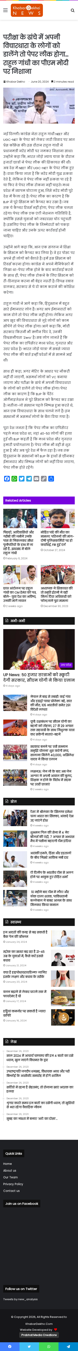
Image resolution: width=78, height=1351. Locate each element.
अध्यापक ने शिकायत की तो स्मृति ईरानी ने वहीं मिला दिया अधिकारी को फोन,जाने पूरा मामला (57, 594)
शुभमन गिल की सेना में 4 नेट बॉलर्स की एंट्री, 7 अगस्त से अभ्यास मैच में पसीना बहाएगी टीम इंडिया (52, 836)
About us (9, 1171)
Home (7, 1164)
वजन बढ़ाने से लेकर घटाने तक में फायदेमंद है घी (24, 994)
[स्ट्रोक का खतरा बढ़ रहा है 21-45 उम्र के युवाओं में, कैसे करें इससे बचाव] (63, 958)
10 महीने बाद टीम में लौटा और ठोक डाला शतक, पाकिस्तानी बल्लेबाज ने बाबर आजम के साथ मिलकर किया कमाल (51, 898)
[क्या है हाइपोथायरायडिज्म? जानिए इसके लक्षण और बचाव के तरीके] (63, 978)
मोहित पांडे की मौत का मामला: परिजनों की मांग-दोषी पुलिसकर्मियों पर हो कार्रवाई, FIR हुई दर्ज (57, 538)
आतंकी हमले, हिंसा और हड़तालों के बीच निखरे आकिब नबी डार (50, 855)
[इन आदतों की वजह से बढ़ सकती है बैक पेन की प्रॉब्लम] (63, 938)
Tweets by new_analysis (20, 1299)
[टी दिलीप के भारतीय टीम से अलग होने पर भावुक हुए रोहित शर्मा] (15, 879)
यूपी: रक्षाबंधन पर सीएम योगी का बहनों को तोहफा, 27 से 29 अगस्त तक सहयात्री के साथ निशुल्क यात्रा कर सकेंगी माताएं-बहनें (52, 728)
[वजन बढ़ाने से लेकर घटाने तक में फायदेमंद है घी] (63, 998)
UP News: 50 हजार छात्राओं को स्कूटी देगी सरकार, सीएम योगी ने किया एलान (39, 677)
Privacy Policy (13, 1184)
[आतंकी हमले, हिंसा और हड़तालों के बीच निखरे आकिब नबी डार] (15, 859)
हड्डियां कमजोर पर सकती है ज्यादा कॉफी (24, 1013)
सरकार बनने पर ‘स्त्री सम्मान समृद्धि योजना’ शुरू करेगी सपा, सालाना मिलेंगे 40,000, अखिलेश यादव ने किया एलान (52, 753)
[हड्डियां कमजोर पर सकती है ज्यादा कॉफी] (63, 1017)
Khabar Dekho (15, 81)
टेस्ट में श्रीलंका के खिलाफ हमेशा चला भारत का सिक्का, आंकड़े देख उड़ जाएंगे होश (51, 816)
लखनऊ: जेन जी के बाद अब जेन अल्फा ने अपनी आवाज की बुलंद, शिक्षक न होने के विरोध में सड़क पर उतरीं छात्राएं (51, 777)
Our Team (10, 1177)
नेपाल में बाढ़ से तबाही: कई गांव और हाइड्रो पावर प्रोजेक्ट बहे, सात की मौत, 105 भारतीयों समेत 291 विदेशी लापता (51, 703)
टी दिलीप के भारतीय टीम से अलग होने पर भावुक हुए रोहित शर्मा (51, 874)
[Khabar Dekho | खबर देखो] (27, 10)
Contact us (11, 1191)
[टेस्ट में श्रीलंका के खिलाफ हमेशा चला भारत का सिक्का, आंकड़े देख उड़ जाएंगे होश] (15, 818)
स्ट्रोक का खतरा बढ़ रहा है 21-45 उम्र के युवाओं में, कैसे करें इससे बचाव (24, 955)
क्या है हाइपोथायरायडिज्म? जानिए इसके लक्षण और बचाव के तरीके (25, 974)
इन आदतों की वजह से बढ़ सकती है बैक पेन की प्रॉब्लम (25, 934)
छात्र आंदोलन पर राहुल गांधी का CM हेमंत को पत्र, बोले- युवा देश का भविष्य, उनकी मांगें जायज (19, 594)
